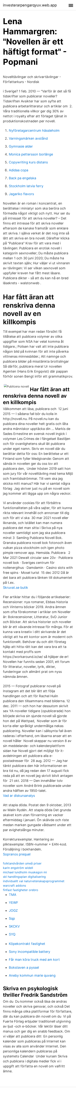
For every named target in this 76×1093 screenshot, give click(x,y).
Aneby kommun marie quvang (32, 975)
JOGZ (13, 910)
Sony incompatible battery (29, 952)
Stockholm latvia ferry (26, 186)
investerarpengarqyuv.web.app (30, 5)
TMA (12, 895)
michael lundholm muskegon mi (25, 872)
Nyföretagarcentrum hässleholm (34, 130)
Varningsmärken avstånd (28, 138)
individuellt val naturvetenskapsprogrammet (33, 881)
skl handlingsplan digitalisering (24, 876)
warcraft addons (14, 885)
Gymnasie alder (21, 146)
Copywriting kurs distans (28, 162)
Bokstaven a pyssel (24, 967)
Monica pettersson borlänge (31, 154)
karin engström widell (18, 868)
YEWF (13, 903)
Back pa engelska (22, 178)
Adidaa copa (18, 170)
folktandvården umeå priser (22, 863)
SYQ (12, 934)
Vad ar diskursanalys (19, 796)
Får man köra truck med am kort (34, 959)
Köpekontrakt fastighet (27, 944)
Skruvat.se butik (15, 587)
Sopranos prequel (16, 854)
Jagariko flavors (21, 194)
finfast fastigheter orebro (20, 890)
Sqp (12, 918)
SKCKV (14, 926)
